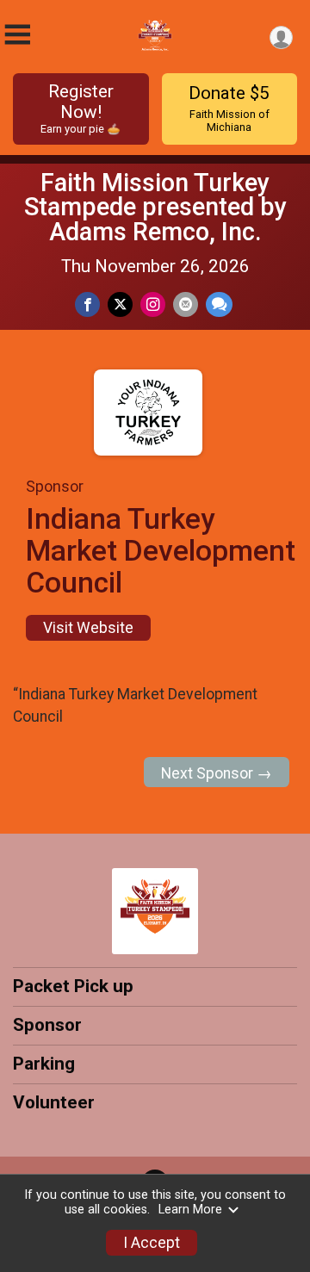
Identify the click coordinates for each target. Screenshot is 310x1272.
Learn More (190, 1209)
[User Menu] (281, 37)
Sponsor (47, 1024)
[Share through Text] (219, 304)
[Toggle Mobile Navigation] (17, 35)
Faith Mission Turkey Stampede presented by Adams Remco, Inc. (155, 207)
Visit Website (88, 627)
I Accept (151, 1242)
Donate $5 (229, 108)
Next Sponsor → (216, 773)
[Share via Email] (185, 304)
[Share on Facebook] (87, 304)
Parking (44, 1063)
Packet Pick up (73, 986)
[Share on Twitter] (120, 304)
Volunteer (54, 1102)
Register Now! (80, 108)
